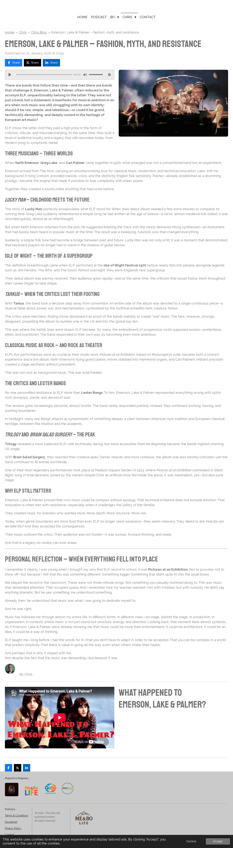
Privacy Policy (13, 828)
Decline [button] (191, 841)
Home (9, 32)
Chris (23, 32)
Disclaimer (11, 821)
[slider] (43, 74)
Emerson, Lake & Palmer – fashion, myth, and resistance (95, 32)
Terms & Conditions (16, 815)
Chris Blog (39, 32)
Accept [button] (218, 841)
